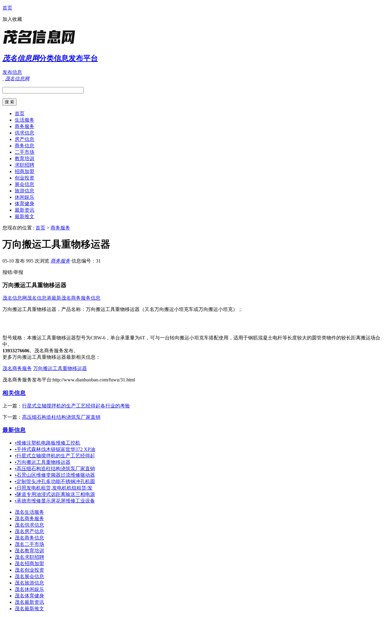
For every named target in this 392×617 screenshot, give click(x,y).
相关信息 (14, 393)
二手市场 (24, 152)
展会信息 (24, 184)
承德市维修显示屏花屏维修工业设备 (55, 500)
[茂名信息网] (40, 44)
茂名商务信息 (29, 537)
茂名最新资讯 (29, 602)
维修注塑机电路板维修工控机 (47, 442)
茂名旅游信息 (29, 582)
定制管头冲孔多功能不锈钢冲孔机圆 (55, 481)
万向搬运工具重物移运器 (60, 368)
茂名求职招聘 (29, 557)
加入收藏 (12, 19)
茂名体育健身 (29, 595)
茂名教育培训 (29, 550)
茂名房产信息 (29, 531)
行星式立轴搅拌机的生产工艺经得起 (55, 455)
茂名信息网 (14, 298)
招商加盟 (24, 171)
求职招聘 (24, 165)
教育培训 (24, 158)
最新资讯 (24, 210)
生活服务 (24, 120)
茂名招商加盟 (29, 563)
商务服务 (24, 126)
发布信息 (12, 72)
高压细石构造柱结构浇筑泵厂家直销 (61, 417)
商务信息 (24, 145)
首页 (7, 7)
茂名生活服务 (29, 512)
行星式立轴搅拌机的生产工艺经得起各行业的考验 (76, 405)
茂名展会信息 (29, 576)
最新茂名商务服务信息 (75, 298)
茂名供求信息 (29, 525)
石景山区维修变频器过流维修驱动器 (55, 475)
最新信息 (14, 430)
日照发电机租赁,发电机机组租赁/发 (53, 487)
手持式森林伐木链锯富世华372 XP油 (55, 449)
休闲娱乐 (24, 197)
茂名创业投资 (29, 570)
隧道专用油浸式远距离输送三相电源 (55, 494)
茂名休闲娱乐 (29, 589)
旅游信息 (24, 190)
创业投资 (24, 177)
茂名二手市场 (29, 544)
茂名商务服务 (17, 368)
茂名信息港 (39, 298)
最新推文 (24, 216)
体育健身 (24, 203)
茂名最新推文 (29, 608)
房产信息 (24, 139)
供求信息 (24, 132)
